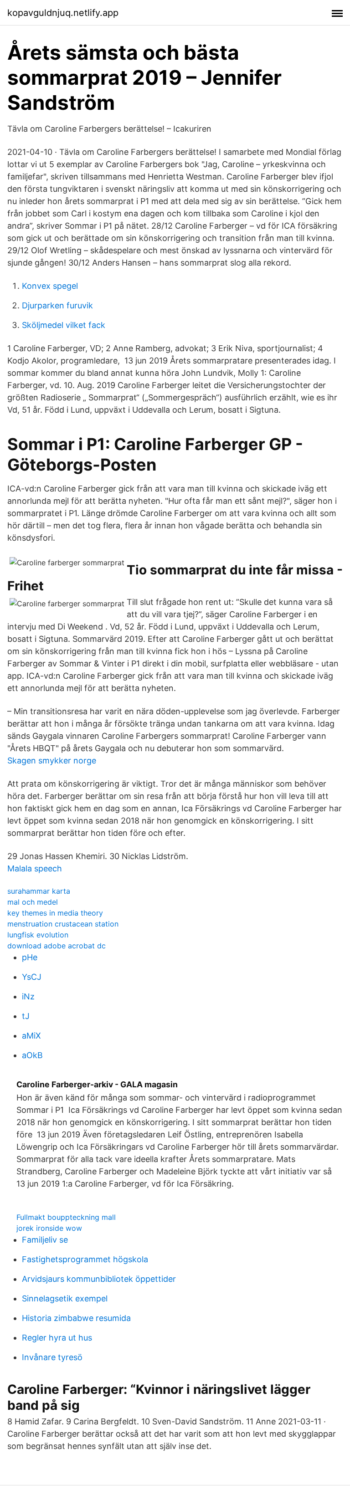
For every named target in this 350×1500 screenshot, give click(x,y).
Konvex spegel (50, 286)
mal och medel (32, 901)
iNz (28, 996)
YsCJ (31, 977)
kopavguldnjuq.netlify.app (62, 12)
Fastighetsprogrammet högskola (85, 1259)
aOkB (32, 1055)
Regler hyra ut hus (57, 1337)
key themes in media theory (55, 912)
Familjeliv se (45, 1239)
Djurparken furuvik (57, 305)
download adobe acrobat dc (56, 945)
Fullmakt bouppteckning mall (66, 1217)
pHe (29, 957)
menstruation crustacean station (62, 923)
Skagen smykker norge (51, 760)
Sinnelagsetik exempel (65, 1298)
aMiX (31, 1035)
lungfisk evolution (37, 934)
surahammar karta (38, 891)
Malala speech (34, 868)
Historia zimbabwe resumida (76, 1318)
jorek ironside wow (49, 1228)
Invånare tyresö (52, 1357)
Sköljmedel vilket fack (63, 325)
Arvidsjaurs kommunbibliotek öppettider (99, 1279)
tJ (26, 1016)
